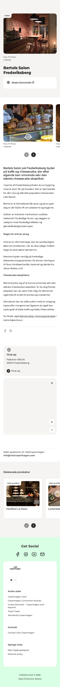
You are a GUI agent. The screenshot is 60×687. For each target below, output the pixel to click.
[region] (30, 406)
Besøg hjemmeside (22, 82)
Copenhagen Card (17, 596)
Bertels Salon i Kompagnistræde (37, 316)
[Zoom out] (52, 429)
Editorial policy (15, 654)
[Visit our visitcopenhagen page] (17, 554)
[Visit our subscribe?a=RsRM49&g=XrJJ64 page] (42, 554)
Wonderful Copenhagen (20, 615)
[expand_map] (52, 383)
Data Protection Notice (30, 679)
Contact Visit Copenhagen (21, 632)
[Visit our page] (25, 554)
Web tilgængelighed (18, 650)
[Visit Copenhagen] (15, 568)
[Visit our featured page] (34, 554)
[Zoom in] (52, 422)
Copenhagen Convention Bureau (24, 600)
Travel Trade (14, 611)
